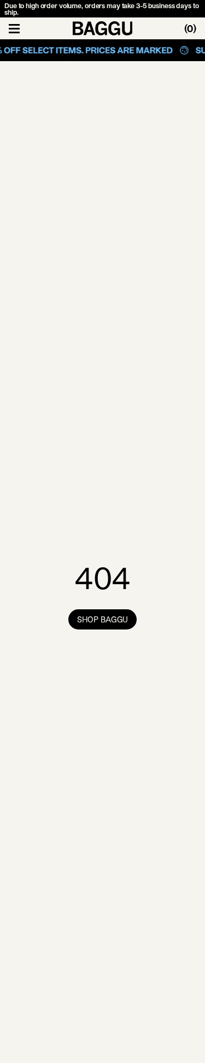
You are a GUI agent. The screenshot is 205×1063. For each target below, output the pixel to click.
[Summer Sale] (102, 50)
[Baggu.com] (103, 28)
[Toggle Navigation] (14, 28)
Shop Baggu (102, 619)
